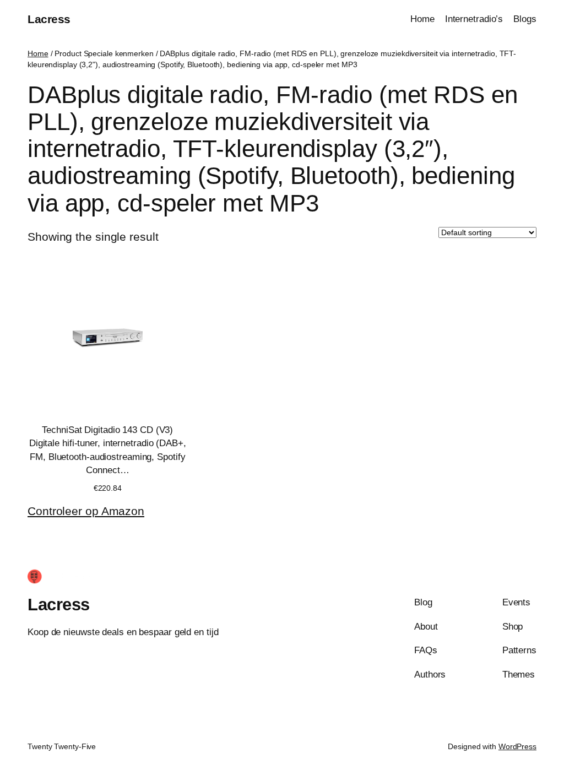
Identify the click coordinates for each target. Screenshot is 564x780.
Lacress (49, 19)
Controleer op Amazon (86, 511)
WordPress (517, 746)
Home (38, 53)
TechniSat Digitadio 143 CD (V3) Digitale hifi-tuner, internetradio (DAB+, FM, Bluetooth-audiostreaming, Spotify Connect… (107, 449)
